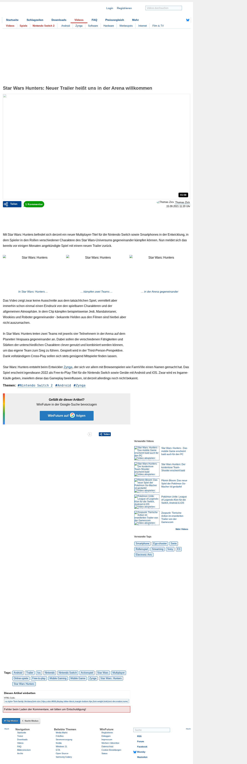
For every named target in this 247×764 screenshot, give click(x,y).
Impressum (107, 739)
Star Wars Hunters (24, 683)
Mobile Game (77, 678)
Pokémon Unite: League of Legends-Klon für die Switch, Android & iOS (174, 499)
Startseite (12, 19)
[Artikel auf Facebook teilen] (16, 434)
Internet (142, 25)
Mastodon (142, 757)
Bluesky (141, 752)
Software (93, 25)
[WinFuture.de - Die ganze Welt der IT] (35, 10)
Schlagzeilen (35, 19)
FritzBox (60, 736)
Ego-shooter (160, 543)
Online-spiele (21, 678)
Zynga (78, 25)
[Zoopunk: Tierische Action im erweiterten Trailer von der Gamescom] (146, 518)
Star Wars (102, 672)
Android (65, 25)
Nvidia (59, 743)
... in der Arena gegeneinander (159, 291)
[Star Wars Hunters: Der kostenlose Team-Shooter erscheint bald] (146, 469)
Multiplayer (119, 672)
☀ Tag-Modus (11, 721)
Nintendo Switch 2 (36, 385)
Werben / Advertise (110, 743)
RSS (139, 736)
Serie (174, 543)
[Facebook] (181, 20)
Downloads (59, 19)
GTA (58, 750)
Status (104, 753)
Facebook (142, 746)
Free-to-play (39, 678)
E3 (178, 549)
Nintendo (50, 672)
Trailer (29, 672)
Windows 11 (61, 746)
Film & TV (158, 25)
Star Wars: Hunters (111, 678)
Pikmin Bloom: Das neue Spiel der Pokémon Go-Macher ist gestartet (174, 483)
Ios (39, 672)
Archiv (20, 753)
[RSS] (175, 20)
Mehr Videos (182, 529)
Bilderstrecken (24, 750)
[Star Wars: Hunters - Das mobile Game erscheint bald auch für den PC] (146, 453)
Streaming (157, 549)
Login (109, 8)
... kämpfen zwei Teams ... (96, 291)
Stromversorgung (64, 739)
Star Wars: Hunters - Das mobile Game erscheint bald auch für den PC (174, 451)
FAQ (94, 19)
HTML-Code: (9, 698)
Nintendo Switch (68, 672)
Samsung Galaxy (64, 757)
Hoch (6, 729)
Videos (79, 19)
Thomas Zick (182, 202)
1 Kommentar (34, 204)
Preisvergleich (114, 19)
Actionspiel (87, 672)
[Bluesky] (187, 20)
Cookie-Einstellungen (111, 750)
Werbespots (126, 25)
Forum (140, 741)
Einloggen (106, 736)
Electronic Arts (144, 554)
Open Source (62, 753)
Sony (170, 549)
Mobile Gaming (58, 678)
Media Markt (61, 732)
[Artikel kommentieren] (73, 434)
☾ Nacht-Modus (30, 721)
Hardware (108, 25)
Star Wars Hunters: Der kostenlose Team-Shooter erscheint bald (173, 467)
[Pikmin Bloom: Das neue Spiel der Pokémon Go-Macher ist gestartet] (146, 485)
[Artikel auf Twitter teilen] (45, 434)
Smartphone (142, 543)
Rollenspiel (142, 549)
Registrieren (124, 8)
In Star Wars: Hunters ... (33, 291)
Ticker (20, 736)
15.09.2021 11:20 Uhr (178, 206)
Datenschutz (107, 746)
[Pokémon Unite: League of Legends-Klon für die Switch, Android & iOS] (146, 502)
